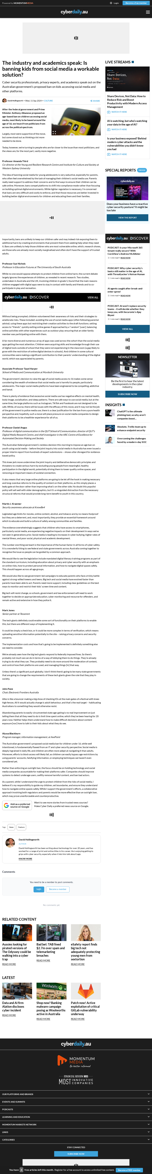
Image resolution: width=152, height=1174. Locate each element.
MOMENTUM (23, 3)
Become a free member (136, 3)
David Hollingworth (15, 101)
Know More (25, 858)
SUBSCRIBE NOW (76, 1154)
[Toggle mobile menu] (148, 12)
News (11, 827)
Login (116, 3)
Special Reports (125, 170)
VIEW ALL (93, 297)
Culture (48, 100)
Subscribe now (127, 394)
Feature (21, 827)
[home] (76, 1044)
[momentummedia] (76, 1061)
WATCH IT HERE (119, 112)
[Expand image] (54, 132)
